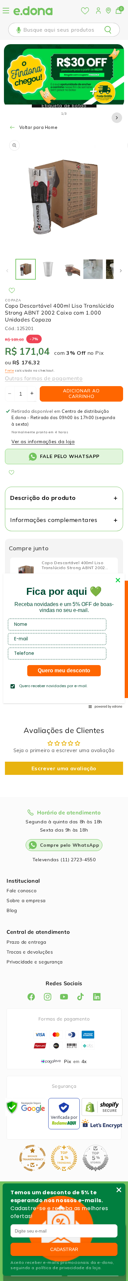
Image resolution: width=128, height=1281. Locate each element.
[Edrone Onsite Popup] (64, 640)
